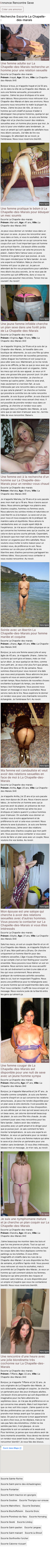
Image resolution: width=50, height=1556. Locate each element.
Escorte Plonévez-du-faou (14, 1516)
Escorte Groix (32, 1511)
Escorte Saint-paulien (11, 1527)
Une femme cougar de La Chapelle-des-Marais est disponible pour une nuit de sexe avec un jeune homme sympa (23, 1071)
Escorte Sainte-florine (12, 1478)
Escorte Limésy (24, 1522)
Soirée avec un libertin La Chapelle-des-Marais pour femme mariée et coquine (24, 633)
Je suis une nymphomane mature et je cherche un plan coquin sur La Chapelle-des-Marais (25, 1222)
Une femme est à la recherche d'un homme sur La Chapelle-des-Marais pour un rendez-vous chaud (25, 480)
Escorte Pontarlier (10, 1489)
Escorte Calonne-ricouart (13, 1543)
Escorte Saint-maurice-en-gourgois (18, 1495)
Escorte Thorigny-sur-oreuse (33, 1500)
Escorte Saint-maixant (12, 1533)
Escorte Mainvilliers (10, 1505)
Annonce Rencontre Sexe (17, 2)
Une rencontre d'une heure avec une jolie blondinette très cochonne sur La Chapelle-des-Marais (23, 1362)
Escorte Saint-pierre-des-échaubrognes (21, 1484)
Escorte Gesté (8, 1522)
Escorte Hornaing (38, 1516)
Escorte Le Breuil (33, 1533)
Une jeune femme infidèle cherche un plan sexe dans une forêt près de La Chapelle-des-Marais (24, 327)
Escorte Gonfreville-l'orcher (14, 1538)
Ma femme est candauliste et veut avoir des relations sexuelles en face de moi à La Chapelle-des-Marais (24, 776)
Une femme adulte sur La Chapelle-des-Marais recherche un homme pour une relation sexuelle (25, 67)
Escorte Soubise (9, 1500)
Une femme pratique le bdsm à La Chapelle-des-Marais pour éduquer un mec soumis (25, 212)
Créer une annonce (12, 9)
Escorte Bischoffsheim (12, 1511)
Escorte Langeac (33, 1527)
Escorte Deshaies (31, 1505)
